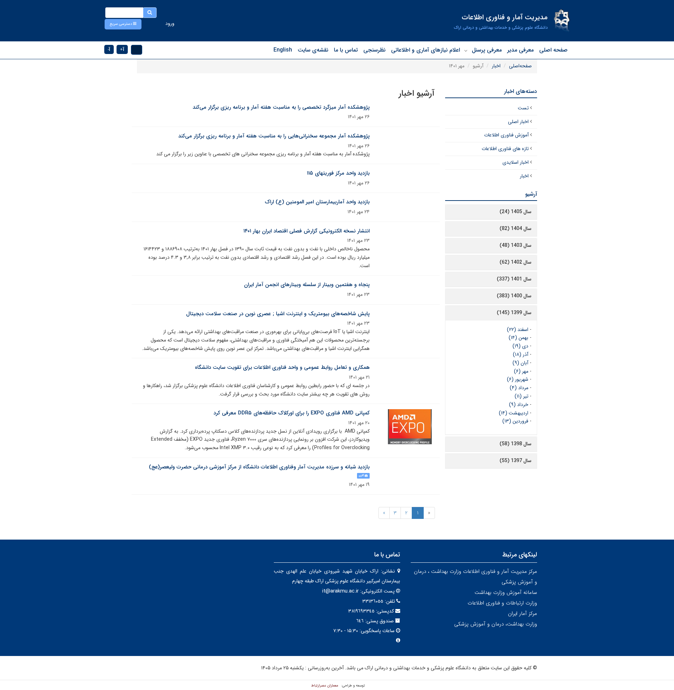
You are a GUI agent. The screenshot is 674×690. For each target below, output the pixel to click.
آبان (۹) (520, 363)
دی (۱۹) (520, 346)
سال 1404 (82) (515, 228)
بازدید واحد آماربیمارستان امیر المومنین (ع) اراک (317, 202)
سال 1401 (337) (514, 279)
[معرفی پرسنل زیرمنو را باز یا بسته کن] (466, 50)
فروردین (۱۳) (515, 421)
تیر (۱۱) (521, 396)
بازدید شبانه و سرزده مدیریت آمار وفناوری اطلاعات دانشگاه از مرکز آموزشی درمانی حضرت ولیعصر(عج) (259, 467)
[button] (123, 24)
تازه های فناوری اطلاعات (505, 149)
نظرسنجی (374, 50)
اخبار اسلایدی (515, 162)
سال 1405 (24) (515, 212)
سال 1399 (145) (514, 313)
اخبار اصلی (518, 122)
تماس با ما (346, 50)
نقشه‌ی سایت (313, 50)
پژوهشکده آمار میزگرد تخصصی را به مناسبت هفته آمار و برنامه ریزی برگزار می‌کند (281, 107)
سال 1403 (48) (515, 245)
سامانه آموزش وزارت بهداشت (506, 592)
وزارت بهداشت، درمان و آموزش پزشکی (495, 624)
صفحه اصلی (553, 50)
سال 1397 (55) (515, 461)
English (282, 50)
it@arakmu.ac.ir (340, 591)
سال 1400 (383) (514, 296)
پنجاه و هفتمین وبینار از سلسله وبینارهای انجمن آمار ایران (307, 284)
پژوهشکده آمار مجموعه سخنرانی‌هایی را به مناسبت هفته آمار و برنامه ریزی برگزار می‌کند (274, 136)
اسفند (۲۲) (517, 329)
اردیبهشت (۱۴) (513, 413)
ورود (169, 23)
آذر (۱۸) (520, 354)
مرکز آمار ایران (522, 613)
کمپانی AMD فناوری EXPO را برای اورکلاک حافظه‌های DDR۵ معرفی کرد (291, 413)
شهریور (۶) (517, 379)
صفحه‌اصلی (520, 66)
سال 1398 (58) (515, 444)
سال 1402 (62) (515, 262)
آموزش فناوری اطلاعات (506, 135)
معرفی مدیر (520, 50)
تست (523, 108)
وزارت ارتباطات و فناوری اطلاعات (502, 603)
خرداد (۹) (518, 404)
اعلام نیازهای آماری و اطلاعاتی (425, 50)
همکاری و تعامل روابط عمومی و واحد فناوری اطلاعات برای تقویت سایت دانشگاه (282, 367)
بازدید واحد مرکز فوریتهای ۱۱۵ (338, 173)
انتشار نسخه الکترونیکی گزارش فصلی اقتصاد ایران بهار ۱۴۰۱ (306, 231)
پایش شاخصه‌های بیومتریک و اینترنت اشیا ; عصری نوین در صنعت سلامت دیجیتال (278, 314)
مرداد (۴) (519, 388)
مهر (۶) (521, 371)
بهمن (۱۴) (518, 337)
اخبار (496, 66)
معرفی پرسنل (487, 50)
